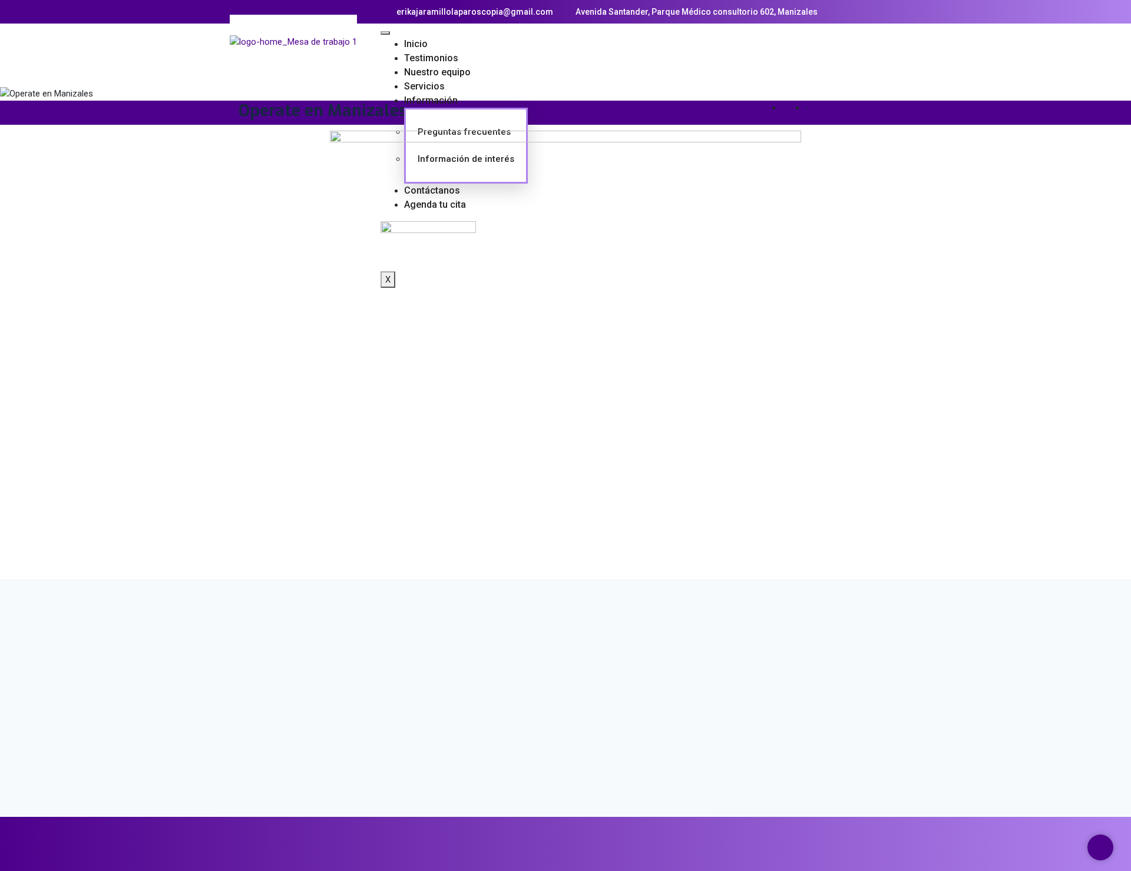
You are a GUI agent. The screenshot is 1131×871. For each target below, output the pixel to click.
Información (431, 100)
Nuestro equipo (437, 72)
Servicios (424, 86)
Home (793, 107)
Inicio (416, 43)
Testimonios (431, 58)
